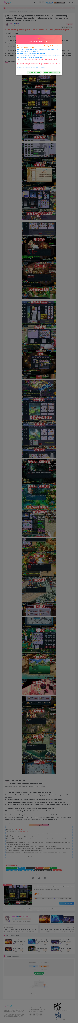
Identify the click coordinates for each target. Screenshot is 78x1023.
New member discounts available (52, 72)
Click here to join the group (34, 72)
